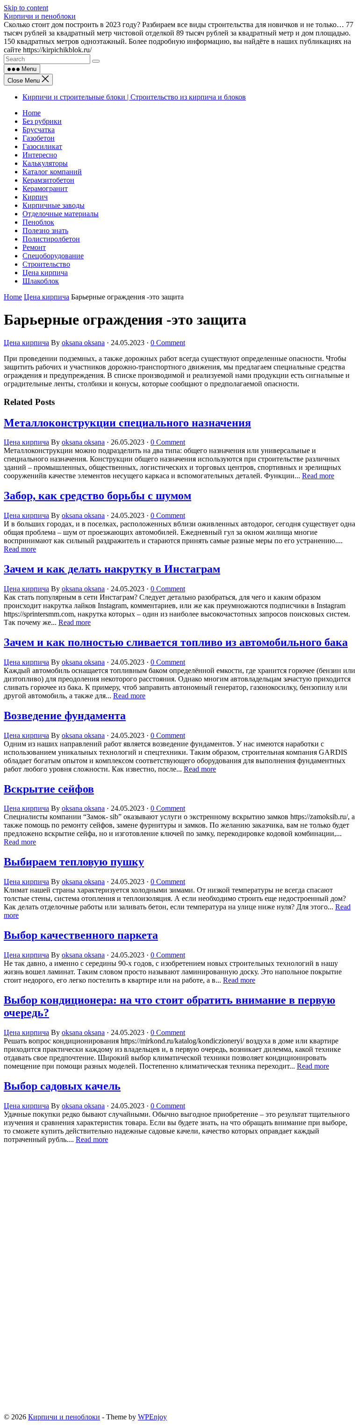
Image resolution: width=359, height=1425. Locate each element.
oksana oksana (83, 343)
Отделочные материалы (60, 214)
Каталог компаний (52, 172)
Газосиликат (42, 146)
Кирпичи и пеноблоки (40, 16)
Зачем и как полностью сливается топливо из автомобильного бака (176, 642)
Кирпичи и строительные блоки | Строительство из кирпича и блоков (134, 97)
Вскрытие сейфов (49, 789)
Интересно (39, 155)
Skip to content (26, 8)
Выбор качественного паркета (81, 935)
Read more (318, 476)
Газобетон (38, 138)
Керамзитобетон (48, 180)
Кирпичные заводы (53, 205)
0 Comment (168, 343)
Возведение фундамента (65, 715)
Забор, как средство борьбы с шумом (97, 495)
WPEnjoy (152, 1417)
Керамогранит (45, 188)
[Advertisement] (179, 1213)
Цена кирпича (45, 272)
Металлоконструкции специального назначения (127, 423)
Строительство (46, 264)
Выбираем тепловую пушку (74, 862)
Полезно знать (45, 230)
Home (31, 113)
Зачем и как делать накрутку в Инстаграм (112, 569)
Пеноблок (38, 222)
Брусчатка (38, 130)
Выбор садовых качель (62, 1086)
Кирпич (35, 197)
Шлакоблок (40, 281)
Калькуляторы (45, 163)
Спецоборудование (53, 256)
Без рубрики (42, 121)
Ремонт (34, 247)
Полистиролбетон (51, 239)
